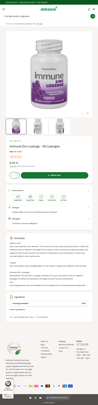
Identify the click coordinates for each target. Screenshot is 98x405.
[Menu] (12, 380)
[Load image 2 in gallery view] (38, 126)
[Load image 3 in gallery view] (59, 126)
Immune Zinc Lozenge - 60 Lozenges (29, 24)
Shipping (13, 166)
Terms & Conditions (45, 349)
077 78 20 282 (82, 344)
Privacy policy (46, 354)
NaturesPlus (15, 141)
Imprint (43, 357)
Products (9, 24)
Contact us (63, 348)
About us (44, 341)
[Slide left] (83, 113)
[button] (3, 9)
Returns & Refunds (66, 345)
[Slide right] (88, 113)
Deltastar (52, 403)
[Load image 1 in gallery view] (16, 126)
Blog (42, 345)
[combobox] (49, 16)
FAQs (61, 351)
